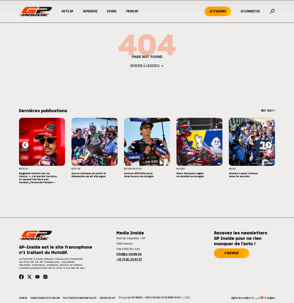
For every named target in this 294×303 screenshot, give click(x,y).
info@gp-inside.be (129, 254)
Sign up (23, 298)
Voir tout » (268, 110)
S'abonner (231, 253)
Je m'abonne (217, 11)
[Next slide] (268, 145)
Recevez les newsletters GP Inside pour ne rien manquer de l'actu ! (240, 238)
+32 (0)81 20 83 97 (129, 259)
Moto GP (67, 11)
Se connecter (250, 11)
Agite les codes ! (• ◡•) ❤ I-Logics (253, 298)
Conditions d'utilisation (45, 298)
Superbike (90, 11)
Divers (111, 11)
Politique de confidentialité (79, 298)
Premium (132, 11)
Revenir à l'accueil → (147, 66)
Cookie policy (107, 298)
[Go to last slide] (25, 145)
